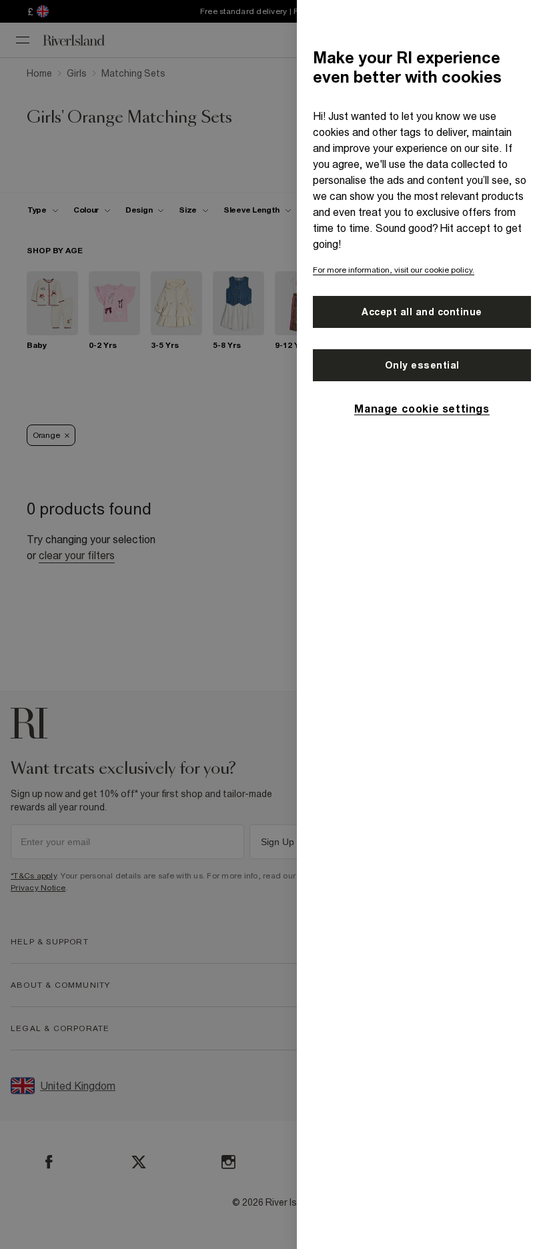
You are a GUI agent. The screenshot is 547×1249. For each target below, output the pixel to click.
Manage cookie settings (421, 409)
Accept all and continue (422, 312)
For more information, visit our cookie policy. (393, 270)
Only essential (422, 365)
